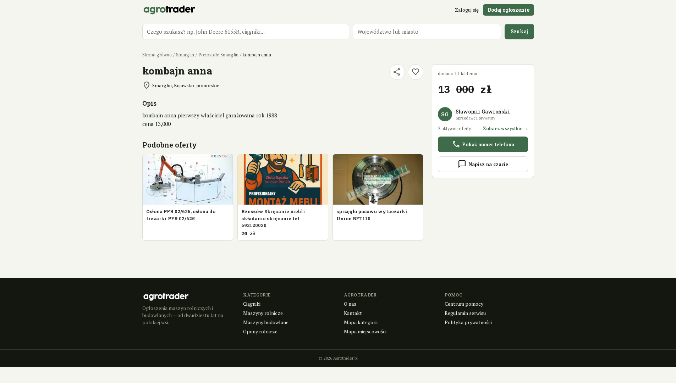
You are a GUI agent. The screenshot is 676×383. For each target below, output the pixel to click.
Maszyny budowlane (265, 322)
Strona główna (157, 55)
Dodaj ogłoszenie (508, 9)
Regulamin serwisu (465, 313)
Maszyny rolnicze (263, 313)
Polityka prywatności (468, 322)
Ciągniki (251, 303)
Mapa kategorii (361, 322)
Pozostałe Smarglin (218, 55)
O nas (350, 303)
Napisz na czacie (483, 164)
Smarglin (185, 55)
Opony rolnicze (260, 331)
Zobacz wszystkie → (505, 129)
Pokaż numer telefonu (483, 144)
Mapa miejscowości (365, 331)
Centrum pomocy (464, 303)
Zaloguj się (467, 9)
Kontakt (353, 313)
